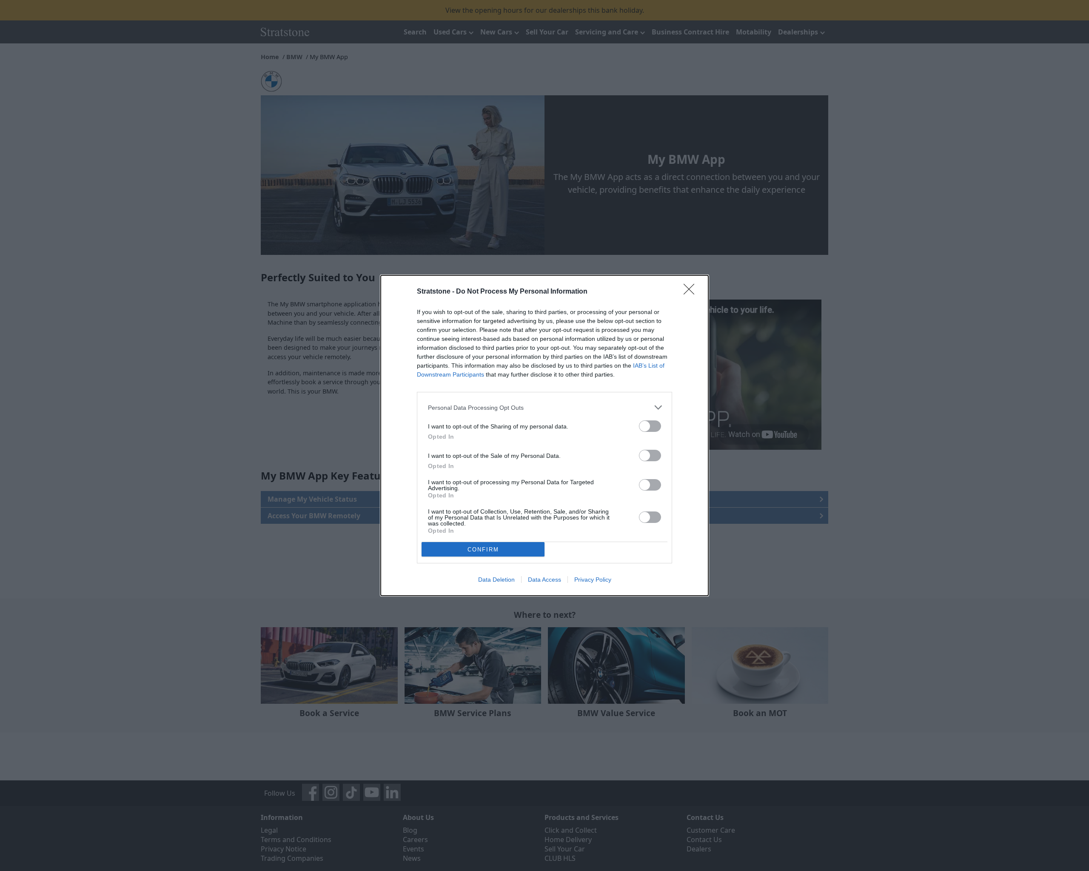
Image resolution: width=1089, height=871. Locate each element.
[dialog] (544, 435)
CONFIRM (483, 549)
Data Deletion (496, 579)
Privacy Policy (592, 579)
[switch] (650, 426)
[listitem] (544, 407)
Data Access (544, 579)
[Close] (692, 292)
